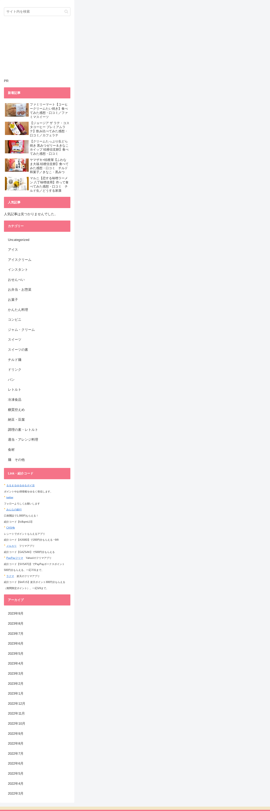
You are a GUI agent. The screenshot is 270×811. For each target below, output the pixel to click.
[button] (66, 11)
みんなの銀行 (14, 509)
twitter (9, 497)
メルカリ (11, 545)
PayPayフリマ (14, 557)
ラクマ (10, 576)
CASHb (10, 527)
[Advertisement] (37, 50)
